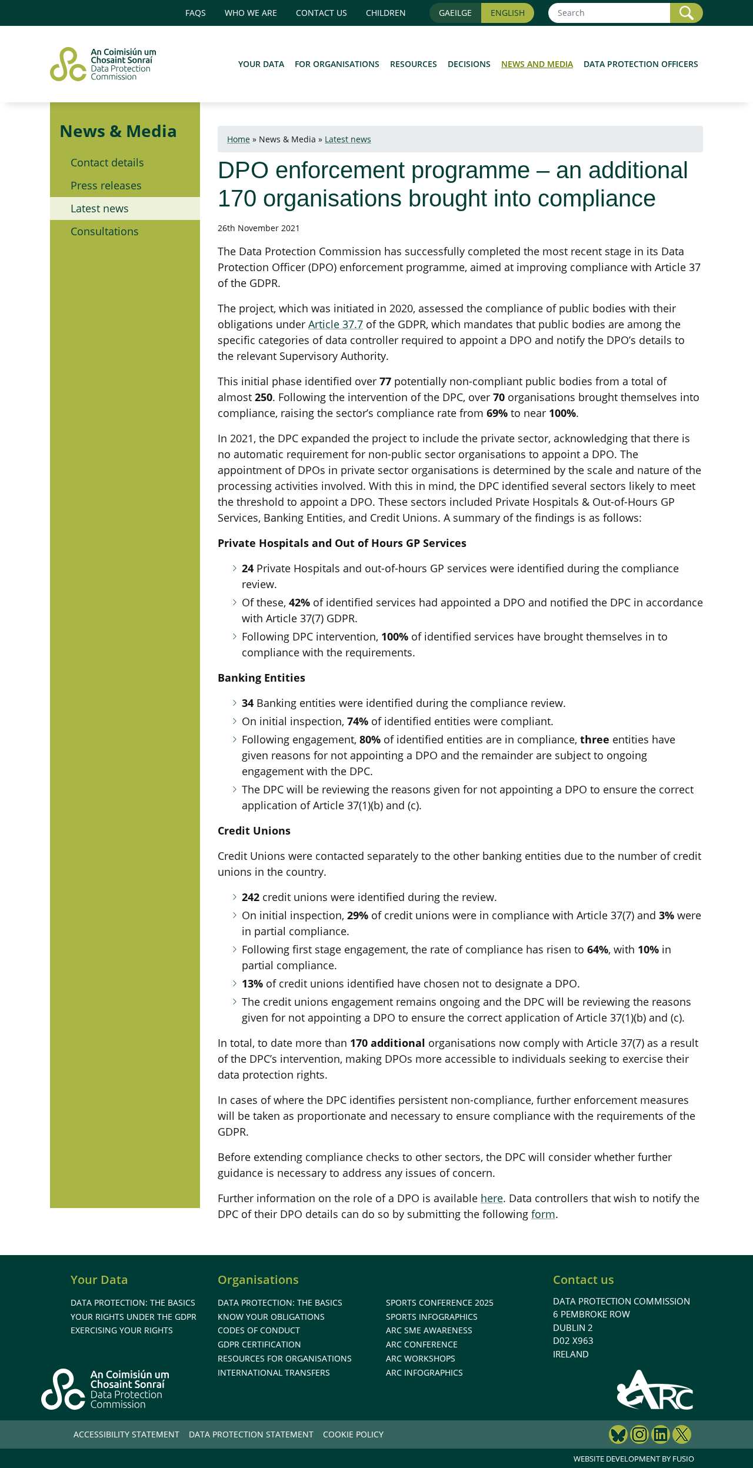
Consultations (105, 231)
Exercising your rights (122, 1330)
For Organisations (337, 63)
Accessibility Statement (126, 1434)
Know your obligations (271, 1316)
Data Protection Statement (251, 1434)
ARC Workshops (420, 1358)
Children (386, 12)
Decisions (469, 63)
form (543, 1214)
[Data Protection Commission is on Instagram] (639, 1436)
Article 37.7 (335, 324)
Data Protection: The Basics (133, 1302)
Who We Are (251, 12)
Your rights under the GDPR (133, 1316)
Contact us (321, 12)
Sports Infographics (432, 1316)
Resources (413, 63)
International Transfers (274, 1372)
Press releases (106, 185)
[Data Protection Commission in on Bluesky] (618, 1436)
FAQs (195, 12)
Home (238, 139)
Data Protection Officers (641, 63)
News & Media (118, 130)
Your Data (261, 63)
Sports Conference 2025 (440, 1302)
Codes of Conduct (259, 1330)
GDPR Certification (259, 1344)
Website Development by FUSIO (634, 1458)
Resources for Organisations (285, 1358)
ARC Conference (422, 1344)
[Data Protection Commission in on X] (681, 1436)
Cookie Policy (353, 1434)
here (492, 1198)
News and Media (537, 63)
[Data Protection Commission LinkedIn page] (660, 1436)
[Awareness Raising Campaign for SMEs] (655, 1389)
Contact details (107, 162)
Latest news (100, 208)
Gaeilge (455, 12)
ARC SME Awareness (429, 1330)
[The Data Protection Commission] (109, 64)
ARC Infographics (424, 1372)
